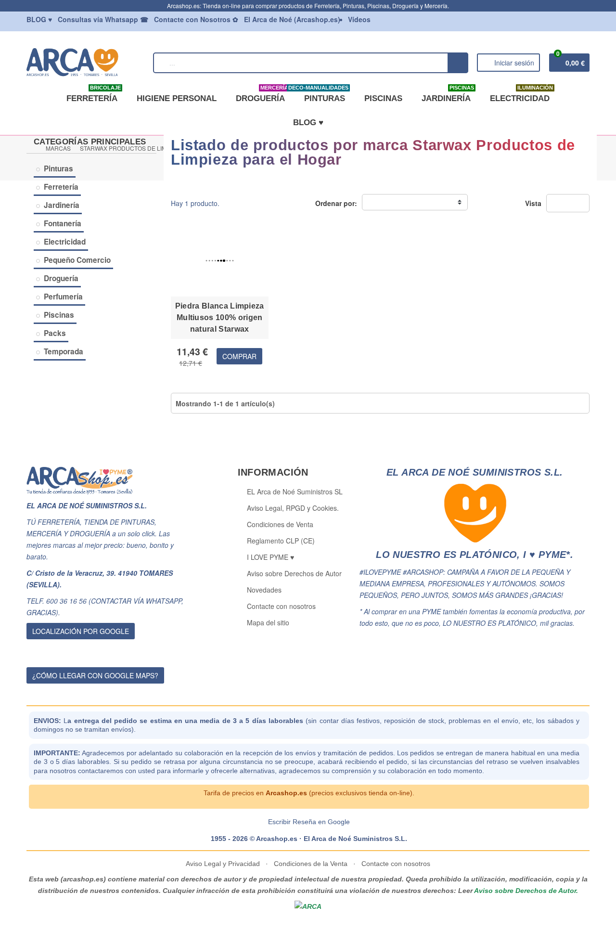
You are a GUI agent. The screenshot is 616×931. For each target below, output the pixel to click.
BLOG (39, 19)
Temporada (63, 351)
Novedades (264, 590)
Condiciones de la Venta (310, 863)
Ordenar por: (336, 203)
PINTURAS (322, 95)
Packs (55, 333)
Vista (533, 203)
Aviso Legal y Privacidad (224, 863)
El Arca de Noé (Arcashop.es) (292, 19)
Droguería (262, 95)
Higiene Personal (177, 98)
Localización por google (80, 631)
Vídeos (359, 19)
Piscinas (383, 98)
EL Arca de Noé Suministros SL (295, 491)
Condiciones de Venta (280, 524)
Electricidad (521, 95)
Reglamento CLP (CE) (281, 540)
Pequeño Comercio (77, 260)
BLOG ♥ (308, 122)
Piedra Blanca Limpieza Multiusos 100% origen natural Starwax (219, 317)
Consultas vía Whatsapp (103, 19)
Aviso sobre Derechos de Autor (294, 573)
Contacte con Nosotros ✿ (196, 19)
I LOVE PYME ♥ (270, 557)
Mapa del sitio (268, 622)
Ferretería (93, 95)
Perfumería (63, 296)
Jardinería (448, 95)
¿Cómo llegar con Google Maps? (95, 675)
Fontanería (62, 223)
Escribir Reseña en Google (309, 822)
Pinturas (58, 168)
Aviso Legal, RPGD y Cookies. (293, 508)
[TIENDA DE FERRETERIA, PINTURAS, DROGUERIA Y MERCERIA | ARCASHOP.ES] (85, 61)
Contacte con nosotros (281, 606)
